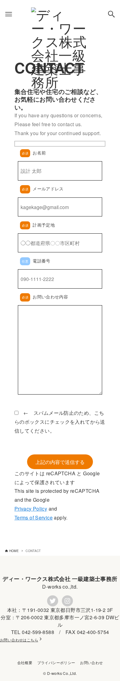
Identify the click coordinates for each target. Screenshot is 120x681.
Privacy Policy (30, 508)
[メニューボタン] (8, 14)
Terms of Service (33, 517)
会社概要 (25, 662)
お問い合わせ (91, 662)
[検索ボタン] (111, 14)
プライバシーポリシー (56, 662)
